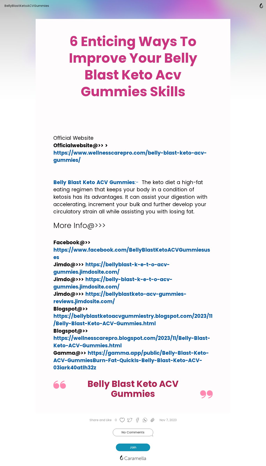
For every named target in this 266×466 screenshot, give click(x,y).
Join (133, 447)
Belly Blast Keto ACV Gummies (94, 182)
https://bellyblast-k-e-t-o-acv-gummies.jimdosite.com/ (111, 268)
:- (137, 182)
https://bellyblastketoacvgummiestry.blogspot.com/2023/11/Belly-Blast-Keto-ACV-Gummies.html (132, 320)
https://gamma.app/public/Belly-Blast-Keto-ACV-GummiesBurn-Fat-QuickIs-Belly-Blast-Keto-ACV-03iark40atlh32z (131, 360)
